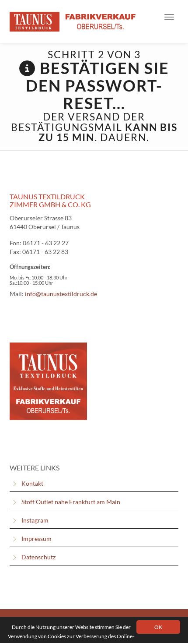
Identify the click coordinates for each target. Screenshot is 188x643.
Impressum (36, 538)
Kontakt (32, 483)
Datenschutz (38, 557)
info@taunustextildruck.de (61, 293)
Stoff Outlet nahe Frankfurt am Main (70, 501)
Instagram (35, 520)
